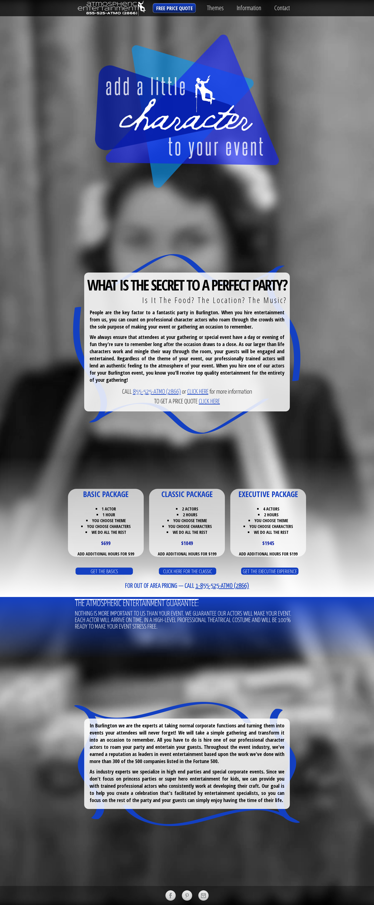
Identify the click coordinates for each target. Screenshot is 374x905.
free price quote (174, 8)
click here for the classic (187, 571)
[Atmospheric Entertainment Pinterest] (187, 895)
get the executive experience (270, 571)
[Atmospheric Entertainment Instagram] (203, 895)
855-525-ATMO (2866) (157, 392)
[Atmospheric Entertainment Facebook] (170, 895)
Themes (215, 7)
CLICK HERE (197, 392)
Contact (282, 7)
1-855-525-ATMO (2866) (222, 586)
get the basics (104, 571)
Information (249, 7)
